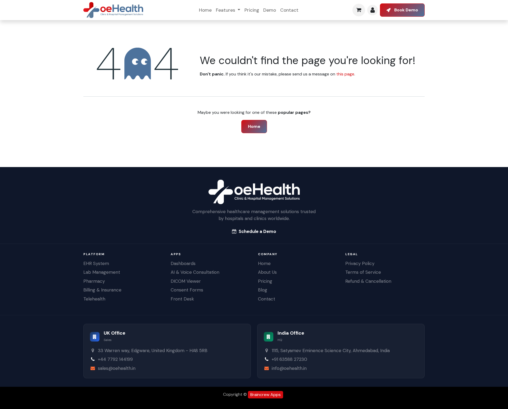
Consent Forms (187, 290)
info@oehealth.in (289, 368)
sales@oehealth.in (116, 368)
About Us (267, 272)
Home (254, 126)
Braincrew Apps (265, 394)
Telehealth (94, 299)
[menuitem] (205, 10)
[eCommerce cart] (358, 10)
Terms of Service (363, 272)
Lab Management (101, 272)
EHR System (96, 263)
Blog (262, 290)
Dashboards (183, 263)
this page (345, 74)
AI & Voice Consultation (195, 272)
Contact (266, 299)
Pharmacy (94, 281)
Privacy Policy (359, 263)
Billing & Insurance (102, 290)
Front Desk (182, 299)
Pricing (265, 281)
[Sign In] (372, 10)
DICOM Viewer (186, 281)
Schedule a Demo (257, 231)
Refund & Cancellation (368, 281)
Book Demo (406, 10)
